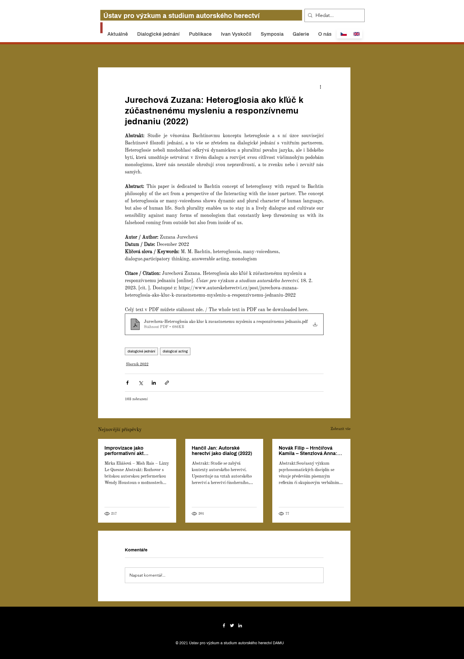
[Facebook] (224, 625)
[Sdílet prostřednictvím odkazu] (166, 382)
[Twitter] (232, 625)
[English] (355, 33)
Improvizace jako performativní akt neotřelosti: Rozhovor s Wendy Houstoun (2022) (132, 450)
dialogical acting (175, 351)
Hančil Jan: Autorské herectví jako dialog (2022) (222, 450)
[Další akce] (320, 86)
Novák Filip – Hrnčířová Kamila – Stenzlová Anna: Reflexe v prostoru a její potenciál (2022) (308, 450)
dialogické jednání (141, 351)
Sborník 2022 (137, 364)
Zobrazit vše (340, 429)
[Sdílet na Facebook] (127, 382)
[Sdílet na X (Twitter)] (140, 382)
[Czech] (343, 33)
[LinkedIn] (240, 625)
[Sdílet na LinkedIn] (153, 382)
